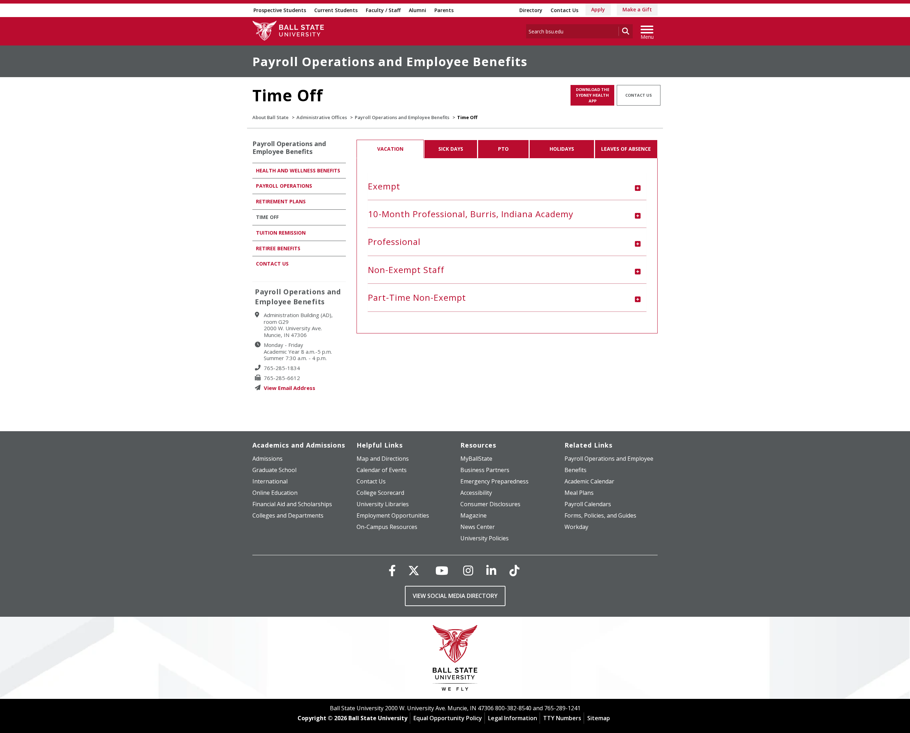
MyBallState (476, 458)
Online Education (275, 493)
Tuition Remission (281, 232)
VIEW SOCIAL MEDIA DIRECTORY (455, 596)
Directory (530, 10)
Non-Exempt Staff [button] (406, 269)
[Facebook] (392, 570)
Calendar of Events (382, 470)
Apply (598, 9)
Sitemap (598, 718)
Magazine (473, 515)
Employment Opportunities (393, 515)
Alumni (417, 10)
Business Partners (484, 470)
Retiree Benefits (278, 248)
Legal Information (512, 718)
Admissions (267, 458)
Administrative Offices (321, 117)
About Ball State (270, 117)
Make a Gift (637, 9)
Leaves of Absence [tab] (626, 148)
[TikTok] (514, 570)
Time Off (267, 217)
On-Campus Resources (387, 527)
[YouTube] (441, 570)
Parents (444, 10)
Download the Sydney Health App (592, 95)
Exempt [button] (384, 186)
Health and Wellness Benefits (298, 170)
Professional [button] (394, 241)
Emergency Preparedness (494, 481)
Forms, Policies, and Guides (600, 515)
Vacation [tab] (390, 148)
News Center (477, 527)
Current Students (336, 10)
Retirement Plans (281, 201)
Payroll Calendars (587, 504)
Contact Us (564, 10)
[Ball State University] (455, 659)
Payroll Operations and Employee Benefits (389, 61)
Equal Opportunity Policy (447, 718)
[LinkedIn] (491, 570)
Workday (576, 527)
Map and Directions (383, 458)
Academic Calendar (589, 481)
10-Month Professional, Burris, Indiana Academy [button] (470, 214)
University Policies (484, 538)
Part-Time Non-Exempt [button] (417, 297)
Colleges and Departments (287, 515)
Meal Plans (579, 493)
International (270, 481)
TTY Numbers (562, 718)
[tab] (507, 186)
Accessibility (476, 493)
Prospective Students (279, 10)
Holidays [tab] (562, 148)
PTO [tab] (503, 148)
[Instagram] (468, 570)
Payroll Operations (284, 185)
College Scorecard (380, 493)
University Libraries (383, 504)
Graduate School (274, 470)
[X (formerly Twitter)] (413, 570)
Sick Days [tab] (450, 148)
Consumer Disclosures (490, 504)
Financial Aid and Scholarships (292, 504)
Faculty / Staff (383, 10)
